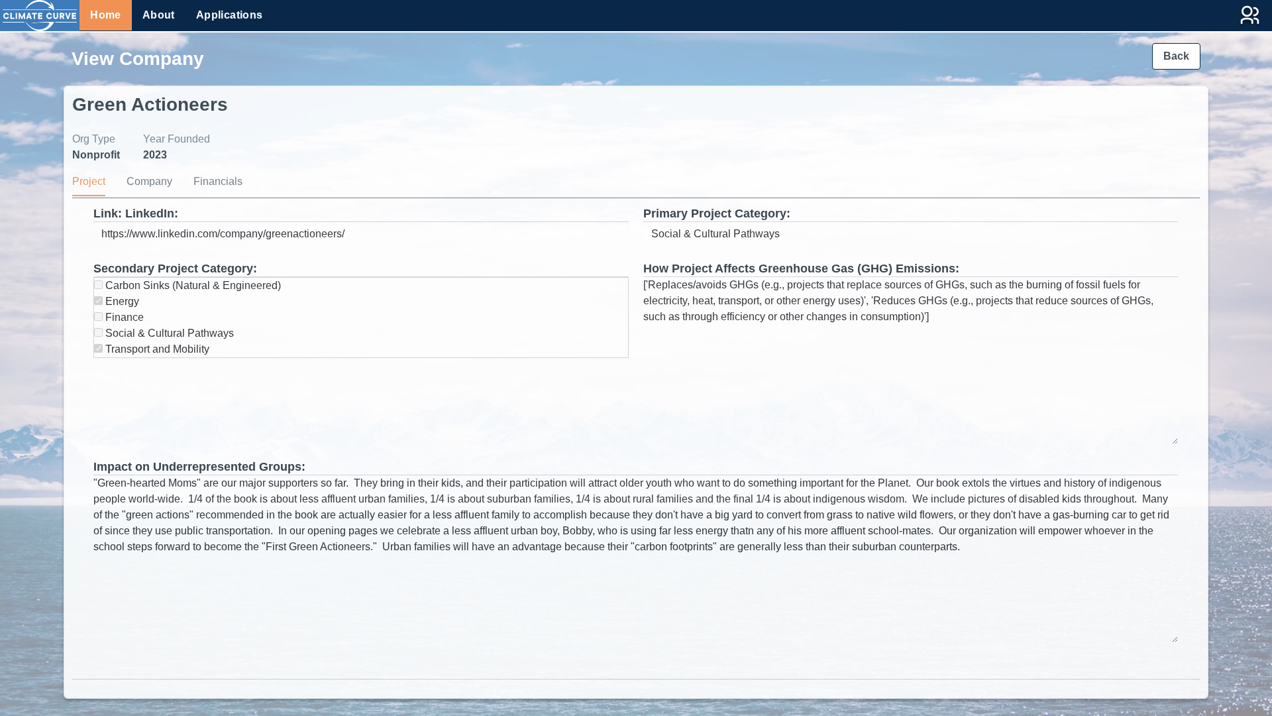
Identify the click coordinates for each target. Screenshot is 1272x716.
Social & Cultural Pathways (168, 333)
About (158, 15)
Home (105, 15)
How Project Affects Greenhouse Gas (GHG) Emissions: (801, 268)
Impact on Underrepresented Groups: (199, 466)
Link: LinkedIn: (135, 213)
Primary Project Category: (716, 213)
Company (149, 181)
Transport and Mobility (156, 349)
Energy (121, 301)
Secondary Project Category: (175, 268)
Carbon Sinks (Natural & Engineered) (192, 285)
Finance (123, 317)
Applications (229, 15)
